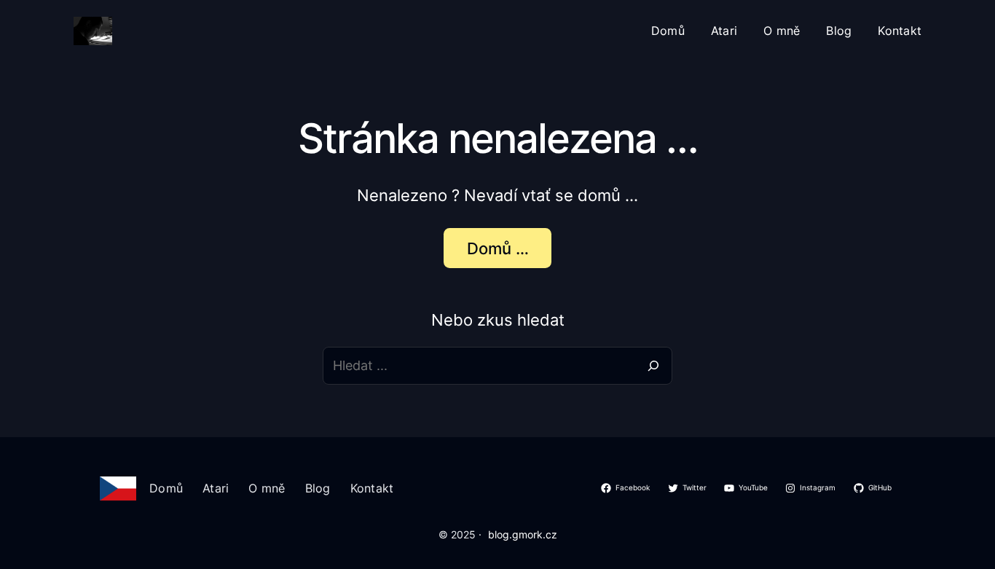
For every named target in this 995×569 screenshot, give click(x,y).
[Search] (653, 365)
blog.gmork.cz (522, 534)
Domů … (498, 248)
